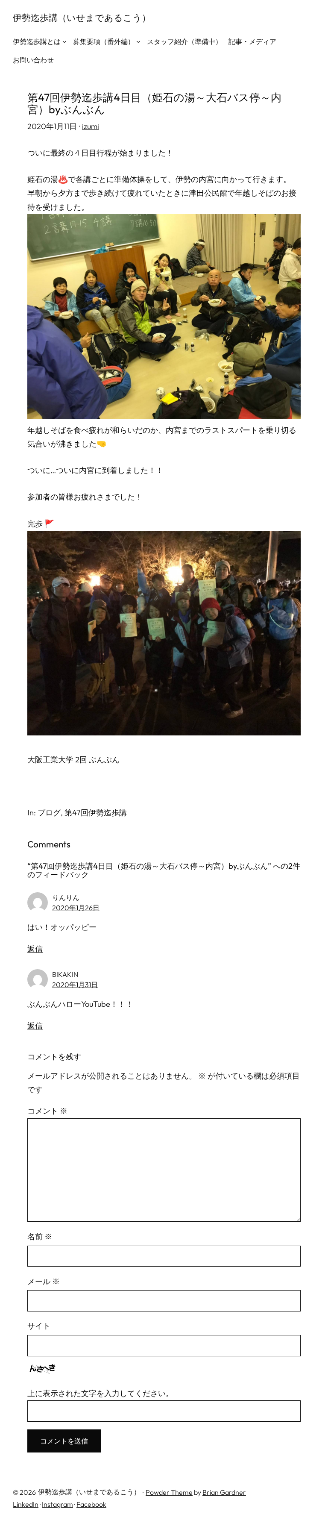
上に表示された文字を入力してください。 (100, 1393)
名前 (39, 1236)
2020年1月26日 (76, 907)
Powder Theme (169, 1492)
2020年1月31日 (75, 984)
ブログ (49, 812)
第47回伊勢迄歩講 (95, 812)
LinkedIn (25, 1504)
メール (43, 1281)
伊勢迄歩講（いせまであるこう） (82, 17)
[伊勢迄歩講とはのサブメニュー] (64, 41)
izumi (90, 126)
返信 (35, 949)
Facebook (91, 1504)
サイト (38, 1326)
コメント (47, 1111)
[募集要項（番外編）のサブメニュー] (138, 41)
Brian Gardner (224, 1492)
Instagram (57, 1504)
